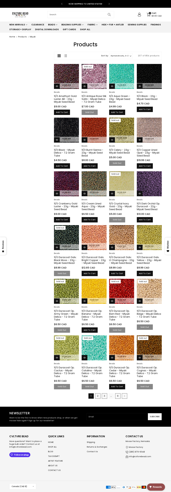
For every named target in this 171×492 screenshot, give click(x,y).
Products (22, 36)
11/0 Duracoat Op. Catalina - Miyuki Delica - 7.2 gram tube (92, 372)
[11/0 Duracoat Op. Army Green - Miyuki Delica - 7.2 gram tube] (66, 291)
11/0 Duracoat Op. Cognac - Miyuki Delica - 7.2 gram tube (147, 372)
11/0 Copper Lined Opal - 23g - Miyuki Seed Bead (148, 152)
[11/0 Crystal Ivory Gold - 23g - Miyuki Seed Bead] (121, 183)
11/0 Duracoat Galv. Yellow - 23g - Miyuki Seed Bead (149, 260)
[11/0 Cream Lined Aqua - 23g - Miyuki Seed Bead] (94, 183)
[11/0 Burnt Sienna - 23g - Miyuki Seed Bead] (94, 130)
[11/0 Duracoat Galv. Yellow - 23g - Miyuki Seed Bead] (149, 237)
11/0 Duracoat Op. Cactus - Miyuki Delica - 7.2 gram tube (64, 372)
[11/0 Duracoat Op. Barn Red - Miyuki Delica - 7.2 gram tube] (121, 291)
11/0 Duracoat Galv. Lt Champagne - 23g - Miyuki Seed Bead (121, 260)
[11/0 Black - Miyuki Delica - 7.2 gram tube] (66, 130)
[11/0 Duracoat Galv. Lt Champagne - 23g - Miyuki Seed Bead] (121, 237)
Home (12, 36)
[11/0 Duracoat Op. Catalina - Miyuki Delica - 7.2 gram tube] (94, 347)
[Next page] (124, 396)
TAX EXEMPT (54, 456)
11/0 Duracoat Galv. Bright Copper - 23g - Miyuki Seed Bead (94, 260)
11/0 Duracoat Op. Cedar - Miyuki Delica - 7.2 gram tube (119, 372)
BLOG (50, 451)
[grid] (59, 56)
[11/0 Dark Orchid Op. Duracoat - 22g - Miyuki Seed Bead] (149, 183)
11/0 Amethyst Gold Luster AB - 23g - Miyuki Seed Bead (65, 98)
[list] (65, 56)
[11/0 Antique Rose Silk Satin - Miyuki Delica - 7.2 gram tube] (94, 76)
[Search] (109, 14)
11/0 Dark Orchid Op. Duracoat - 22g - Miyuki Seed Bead (148, 206)
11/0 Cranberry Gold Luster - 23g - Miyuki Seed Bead (66, 206)
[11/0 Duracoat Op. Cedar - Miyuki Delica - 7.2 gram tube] (121, 347)
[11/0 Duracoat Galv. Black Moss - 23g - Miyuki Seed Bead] (66, 237)
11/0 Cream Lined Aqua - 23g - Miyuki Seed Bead (93, 206)
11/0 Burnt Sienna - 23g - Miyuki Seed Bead (92, 152)
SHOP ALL (52, 447)
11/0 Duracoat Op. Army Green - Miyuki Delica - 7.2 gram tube (66, 315)
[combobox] (81, 14)
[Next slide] (109, 4)
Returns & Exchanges (97, 447)
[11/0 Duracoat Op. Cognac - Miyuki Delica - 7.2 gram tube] (149, 347)
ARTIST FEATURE (55, 461)
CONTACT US (54, 470)
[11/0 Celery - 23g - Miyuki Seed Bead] (121, 130)
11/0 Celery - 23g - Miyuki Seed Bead (120, 151)
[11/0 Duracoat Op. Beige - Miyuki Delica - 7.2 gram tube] (149, 291)
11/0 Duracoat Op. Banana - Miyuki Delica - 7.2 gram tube (92, 315)
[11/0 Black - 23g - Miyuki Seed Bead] (149, 76)
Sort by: (105, 56)
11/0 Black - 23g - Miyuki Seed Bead (147, 97)
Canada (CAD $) (19, 486)
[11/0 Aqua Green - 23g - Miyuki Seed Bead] (121, 76)
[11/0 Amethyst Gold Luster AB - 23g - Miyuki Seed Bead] (66, 76)
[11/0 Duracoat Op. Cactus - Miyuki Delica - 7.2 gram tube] (66, 347)
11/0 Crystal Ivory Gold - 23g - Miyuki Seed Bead (120, 206)
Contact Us (92, 451)
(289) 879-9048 (137, 451)
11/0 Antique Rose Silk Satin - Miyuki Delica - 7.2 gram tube (94, 98)
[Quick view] (57, 86)
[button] (154, 14)
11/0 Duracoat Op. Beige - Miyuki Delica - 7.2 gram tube (149, 313)
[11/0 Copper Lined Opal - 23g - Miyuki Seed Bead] (149, 130)
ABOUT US (52, 465)
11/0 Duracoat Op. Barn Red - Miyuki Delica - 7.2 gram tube (119, 315)
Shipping (91, 442)
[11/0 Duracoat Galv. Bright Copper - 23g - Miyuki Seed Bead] (94, 237)
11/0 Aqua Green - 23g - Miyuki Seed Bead (119, 98)
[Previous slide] (62, 4)
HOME (51, 442)
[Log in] (140, 14)
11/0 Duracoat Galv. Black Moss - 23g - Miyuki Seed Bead (65, 260)
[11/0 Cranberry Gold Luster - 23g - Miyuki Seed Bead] (66, 183)
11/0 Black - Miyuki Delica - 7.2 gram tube (64, 152)
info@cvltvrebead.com (140, 456)
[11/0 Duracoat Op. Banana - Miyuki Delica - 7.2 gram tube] (94, 291)
